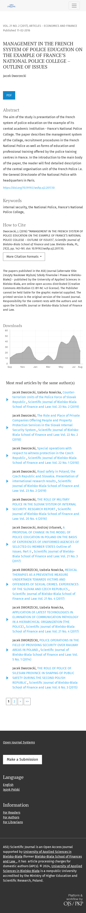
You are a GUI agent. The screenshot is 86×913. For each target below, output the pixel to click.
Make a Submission (22, 759)
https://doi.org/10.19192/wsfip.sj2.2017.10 (29, 188)
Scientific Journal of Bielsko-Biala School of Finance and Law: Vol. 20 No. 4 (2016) (45, 514)
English (8, 785)
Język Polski (11, 789)
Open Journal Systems (19, 742)
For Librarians (13, 822)
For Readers (11, 812)
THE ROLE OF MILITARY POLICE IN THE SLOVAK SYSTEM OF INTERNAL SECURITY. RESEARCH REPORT (44, 504)
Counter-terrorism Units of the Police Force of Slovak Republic (44, 397)
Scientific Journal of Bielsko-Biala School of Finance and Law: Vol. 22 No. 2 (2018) (45, 434)
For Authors (11, 817)
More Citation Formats (22, 256)
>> (27, 701)
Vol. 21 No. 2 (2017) (15, 26)
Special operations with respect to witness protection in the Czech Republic (42, 453)
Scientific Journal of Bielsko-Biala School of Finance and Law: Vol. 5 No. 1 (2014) (45, 654)
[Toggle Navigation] (74, 6)
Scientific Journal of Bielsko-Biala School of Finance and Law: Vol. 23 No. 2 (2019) (45, 486)
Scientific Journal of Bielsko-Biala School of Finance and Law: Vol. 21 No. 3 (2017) (45, 556)
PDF (9, 95)
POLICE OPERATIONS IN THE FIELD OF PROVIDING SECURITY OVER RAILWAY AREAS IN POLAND (45, 645)
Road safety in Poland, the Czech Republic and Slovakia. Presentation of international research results (45, 476)
